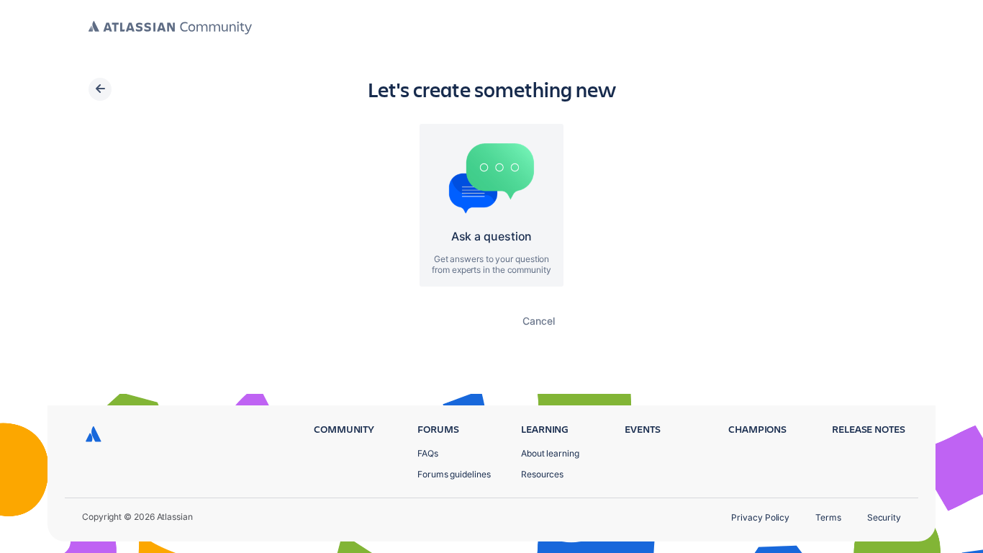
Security (884, 517)
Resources (542, 474)
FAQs (427, 453)
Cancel (538, 321)
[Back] (100, 89)
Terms (828, 517)
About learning (550, 453)
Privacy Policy (760, 517)
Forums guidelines (454, 474)
